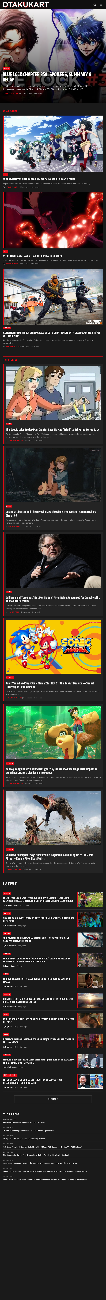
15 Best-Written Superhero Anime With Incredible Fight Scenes (39, 179)
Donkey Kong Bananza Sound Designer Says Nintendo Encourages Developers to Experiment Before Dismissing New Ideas (51, 771)
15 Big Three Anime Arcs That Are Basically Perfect (32, 256)
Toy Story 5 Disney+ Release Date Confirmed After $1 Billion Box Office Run (38, 919)
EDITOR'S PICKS (10, 1075)
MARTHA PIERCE (15, 698)
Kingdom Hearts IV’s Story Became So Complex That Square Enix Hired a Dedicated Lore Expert (38, 1000)
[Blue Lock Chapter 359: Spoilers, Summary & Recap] (53, 56)
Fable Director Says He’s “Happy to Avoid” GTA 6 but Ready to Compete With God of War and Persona (37, 960)
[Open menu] (100, 4)
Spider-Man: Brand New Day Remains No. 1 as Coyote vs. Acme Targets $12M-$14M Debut (36, 940)
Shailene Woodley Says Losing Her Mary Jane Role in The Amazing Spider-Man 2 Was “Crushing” (39, 1061)
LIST (5, 174)
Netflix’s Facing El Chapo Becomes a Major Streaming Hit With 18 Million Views (38, 1041)
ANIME (8, 506)
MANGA (6, 68)
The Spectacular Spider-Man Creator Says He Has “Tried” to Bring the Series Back (52, 429)
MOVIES (7, 913)
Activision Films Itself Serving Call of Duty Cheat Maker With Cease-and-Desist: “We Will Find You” (51, 334)
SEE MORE (53, 1099)
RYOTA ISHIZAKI (12, 94)
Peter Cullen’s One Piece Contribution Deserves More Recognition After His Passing (32, 1081)
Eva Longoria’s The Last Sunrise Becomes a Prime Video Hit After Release (39, 1020)
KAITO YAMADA (14, 869)
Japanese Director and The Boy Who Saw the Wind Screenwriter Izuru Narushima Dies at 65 (51, 514)
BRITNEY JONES (14, 526)
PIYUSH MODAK (12, 187)
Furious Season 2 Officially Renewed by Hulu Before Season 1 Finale (36, 980)
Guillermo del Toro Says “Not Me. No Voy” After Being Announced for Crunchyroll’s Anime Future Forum (53, 599)
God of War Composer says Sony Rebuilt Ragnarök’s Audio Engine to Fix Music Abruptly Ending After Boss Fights (49, 857)
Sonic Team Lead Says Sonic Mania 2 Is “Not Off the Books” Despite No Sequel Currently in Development (50, 685)
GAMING (7, 328)
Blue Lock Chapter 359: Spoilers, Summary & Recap (47, 77)
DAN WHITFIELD (12, 346)
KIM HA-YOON (14, 612)
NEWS (8, 424)
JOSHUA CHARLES (15, 441)
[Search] (94, 4)
